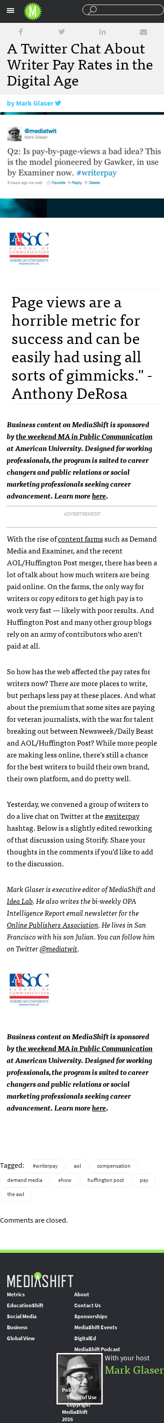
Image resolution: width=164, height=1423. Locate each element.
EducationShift (25, 1305)
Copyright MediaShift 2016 (76, 1412)
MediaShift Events (95, 1327)
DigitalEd (85, 1338)
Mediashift (32, 11)
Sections (10, 10)
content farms (80, 538)
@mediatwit (58, 948)
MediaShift (40, 1279)
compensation (114, 1166)
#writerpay (122, 816)
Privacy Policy (73, 1386)
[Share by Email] (143, 32)
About (81, 1294)
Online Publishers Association (52, 924)
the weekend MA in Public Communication (84, 436)
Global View (21, 1338)
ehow (65, 1180)
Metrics (16, 1294)
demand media (24, 1180)
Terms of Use (82, 1397)
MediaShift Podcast (97, 1349)
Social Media (21, 1316)
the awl (15, 1194)
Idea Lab (20, 901)
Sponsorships (90, 1316)
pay (144, 1180)
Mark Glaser (34, 103)
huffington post (105, 1180)
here (99, 495)
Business (17, 1327)
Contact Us (87, 1305)
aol (77, 1166)
